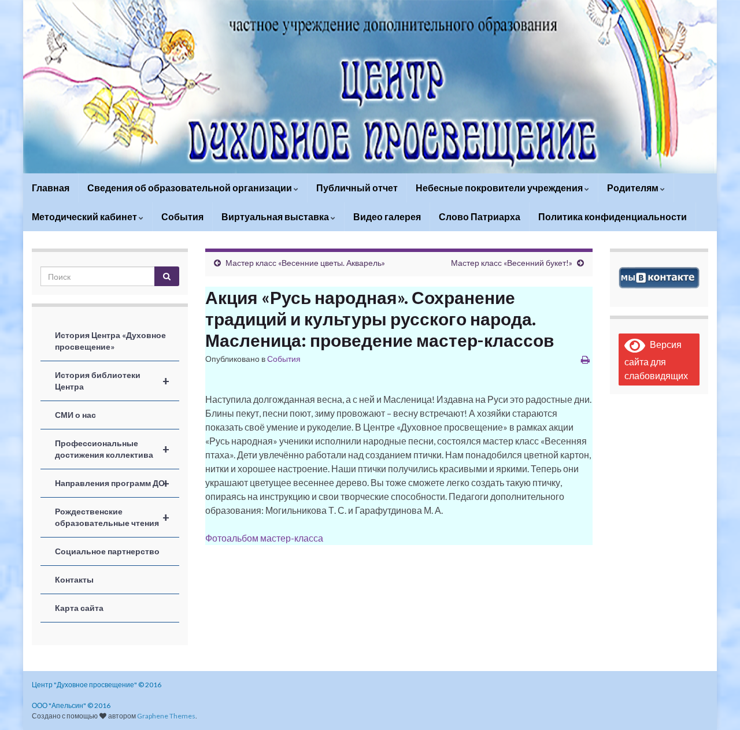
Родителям (633, 187)
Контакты (74, 579)
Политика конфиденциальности (612, 216)
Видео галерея (387, 216)
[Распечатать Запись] (585, 359)
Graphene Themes (166, 716)
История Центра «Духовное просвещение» (110, 340)
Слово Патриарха (479, 216)
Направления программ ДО (112, 483)
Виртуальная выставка (276, 216)
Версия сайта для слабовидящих (656, 360)
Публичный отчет (357, 187)
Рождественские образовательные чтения (112, 517)
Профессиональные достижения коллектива (112, 449)
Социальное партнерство (107, 551)
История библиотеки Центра (112, 380)
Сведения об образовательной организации (190, 187)
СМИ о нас (75, 415)
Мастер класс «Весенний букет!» (511, 263)
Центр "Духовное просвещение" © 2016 (96, 684)
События (182, 216)
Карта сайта (79, 608)
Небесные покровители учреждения (500, 187)
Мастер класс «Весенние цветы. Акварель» (305, 263)
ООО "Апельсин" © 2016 (71, 705)
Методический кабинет (85, 216)
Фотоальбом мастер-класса (264, 537)
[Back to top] (714, 704)
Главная (50, 187)
